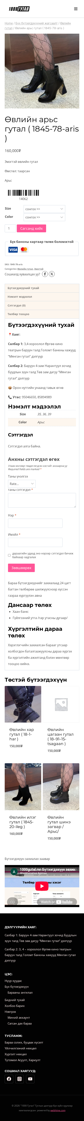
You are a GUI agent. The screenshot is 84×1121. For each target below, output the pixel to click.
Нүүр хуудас (13, 981)
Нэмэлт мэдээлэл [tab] (20, 296)
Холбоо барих (15, 1006)
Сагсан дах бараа (20, 1023)
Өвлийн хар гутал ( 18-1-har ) (21, 734)
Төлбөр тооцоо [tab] (18, 314)
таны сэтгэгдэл (20, 490)
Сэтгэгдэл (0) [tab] (17, 305)
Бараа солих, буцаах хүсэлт (24, 1042)
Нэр (12, 515)
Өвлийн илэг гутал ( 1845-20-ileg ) (22, 822)
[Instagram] (19, 1079)
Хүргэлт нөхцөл (16, 1054)
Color (9, 216)
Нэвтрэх (10, 1012)
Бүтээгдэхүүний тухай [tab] (23, 288)
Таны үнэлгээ (18, 476)
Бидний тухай (15, 1000)
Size (8, 208)
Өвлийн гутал (25, 268)
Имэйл (14, 535)
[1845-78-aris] (42, 71)
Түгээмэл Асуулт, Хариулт (22, 1060)
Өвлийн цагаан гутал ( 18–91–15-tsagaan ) (60, 736)
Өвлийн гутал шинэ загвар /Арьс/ (59, 824)
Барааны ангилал (20, 992)
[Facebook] (9, 1079)
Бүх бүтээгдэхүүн (17, 987)
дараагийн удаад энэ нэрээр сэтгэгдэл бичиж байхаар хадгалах (42, 555)
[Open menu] (75, 9)
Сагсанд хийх (31, 228)
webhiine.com (57, 1110)
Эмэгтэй (38, 268)
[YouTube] (30, 1079)
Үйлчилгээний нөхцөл (21, 1048)
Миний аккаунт (19, 1017)
